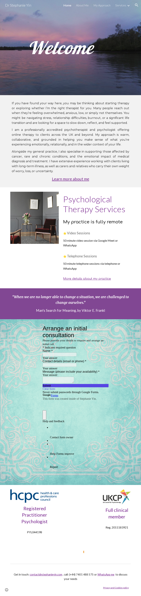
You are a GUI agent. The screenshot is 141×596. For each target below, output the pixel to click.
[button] (136, 5)
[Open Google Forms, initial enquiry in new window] (103, 328)
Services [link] (120, 5)
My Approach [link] (102, 5)
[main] (60, 47)
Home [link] (67, 5)
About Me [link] (82, 5)
